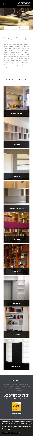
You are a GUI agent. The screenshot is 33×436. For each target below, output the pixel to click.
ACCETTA (6, 433)
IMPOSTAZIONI (6, 430)
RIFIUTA (14, 433)
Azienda (16, 419)
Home (16, 417)
